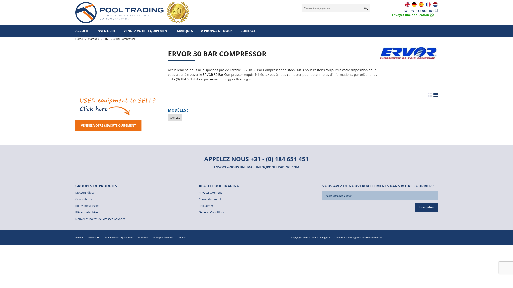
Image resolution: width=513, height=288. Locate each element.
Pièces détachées (86, 212)
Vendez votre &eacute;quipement (108, 125)
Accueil (82, 31)
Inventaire (106, 31)
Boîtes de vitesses (87, 206)
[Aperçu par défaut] (430, 95)
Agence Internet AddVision (367, 237)
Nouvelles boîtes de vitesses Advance (100, 219)
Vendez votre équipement (146, 31)
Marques (185, 31)
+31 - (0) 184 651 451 (418, 11)
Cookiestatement (210, 199)
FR (428, 4)
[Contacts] (413, 14)
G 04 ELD (175, 117)
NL (435, 4)
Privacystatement (210, 192)
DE (414, 4)
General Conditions (212, 212)
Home (79, 39)
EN (407, 4)
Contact (247, 31)
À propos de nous (216, 31)
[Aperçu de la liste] (435, 95)
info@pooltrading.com (277, 167)
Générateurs (83, 199)
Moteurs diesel (85, 192)
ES (421, 4)
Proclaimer (206, 206)
